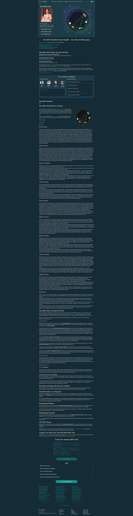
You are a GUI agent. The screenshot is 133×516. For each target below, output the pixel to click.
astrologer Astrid (43, 42)
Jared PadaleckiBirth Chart (60, 486)
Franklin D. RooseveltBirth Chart (61, 489)
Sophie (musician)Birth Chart (61, 502)
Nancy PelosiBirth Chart (43, 490)
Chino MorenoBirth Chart (76, 493)
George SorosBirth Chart (60, 492)
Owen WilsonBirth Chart (43, 503)
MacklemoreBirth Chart (76, 500)
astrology (51, 64)
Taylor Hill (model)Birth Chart (44, 495)
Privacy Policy (85, 509)
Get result (66, 459)
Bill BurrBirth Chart (75, 486)
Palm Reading (65, 1)
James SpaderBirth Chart (76, 495)
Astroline (43, 509)
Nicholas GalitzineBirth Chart (77, 502)
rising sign (58, 69)
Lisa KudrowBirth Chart (43, 502)
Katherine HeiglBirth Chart (60, 496)
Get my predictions (66, 481)
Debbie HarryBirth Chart (60, 493)
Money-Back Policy (86, 513)
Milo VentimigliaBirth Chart (60, 500)
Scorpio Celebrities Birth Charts (45, 72)
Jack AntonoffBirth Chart (76, 490)
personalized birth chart (78, 428)
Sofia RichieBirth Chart (76, 497)
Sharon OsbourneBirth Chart (61, 497)
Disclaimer (73, 512)
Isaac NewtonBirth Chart (60, 495)
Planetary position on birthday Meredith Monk (49, 47)
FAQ (60, 512)
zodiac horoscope (55, 116)
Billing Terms (85, 512)
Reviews (72, 511)
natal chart (73, 314)
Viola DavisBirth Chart (43, 497)
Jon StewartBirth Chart (76, 496)
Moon (40, 418)
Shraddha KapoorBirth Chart (77, 499)
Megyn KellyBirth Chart (43, 496)
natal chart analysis (59, 66)
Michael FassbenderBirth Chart (44, 499)
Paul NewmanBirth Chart (43, 500)
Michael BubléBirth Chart (43, 488)
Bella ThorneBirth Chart (60, 488)
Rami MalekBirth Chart (43, 492)
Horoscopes (59, 1)
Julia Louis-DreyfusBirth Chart (77, 489)
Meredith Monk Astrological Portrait (47, 48)
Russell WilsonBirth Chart (76, 488)
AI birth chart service (69, 434)
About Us (76, 1)
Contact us (61, 509)
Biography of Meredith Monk (45, 46)
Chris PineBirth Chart (42, 493)
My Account (61, 513)
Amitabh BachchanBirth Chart (77, 492)
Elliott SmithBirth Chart (43, 486)
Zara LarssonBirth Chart (60, 503)
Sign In (92, 1)
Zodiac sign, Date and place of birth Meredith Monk (50, 44)
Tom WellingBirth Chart (60, 490)
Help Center (61, 511)
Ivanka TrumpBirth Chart (43, 489)
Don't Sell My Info (74, 513)
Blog (72, 509)
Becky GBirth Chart (75, 503)
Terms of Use (85, 511)
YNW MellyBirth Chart (59, 499)
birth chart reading (50, 70)
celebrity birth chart (60, 109)
